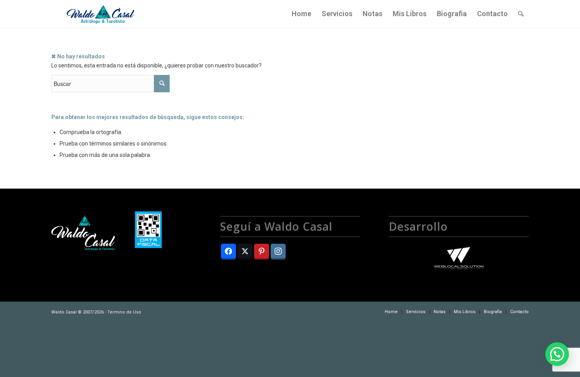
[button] (557, 354)
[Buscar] (521, 14)
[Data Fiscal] (148, 231)
